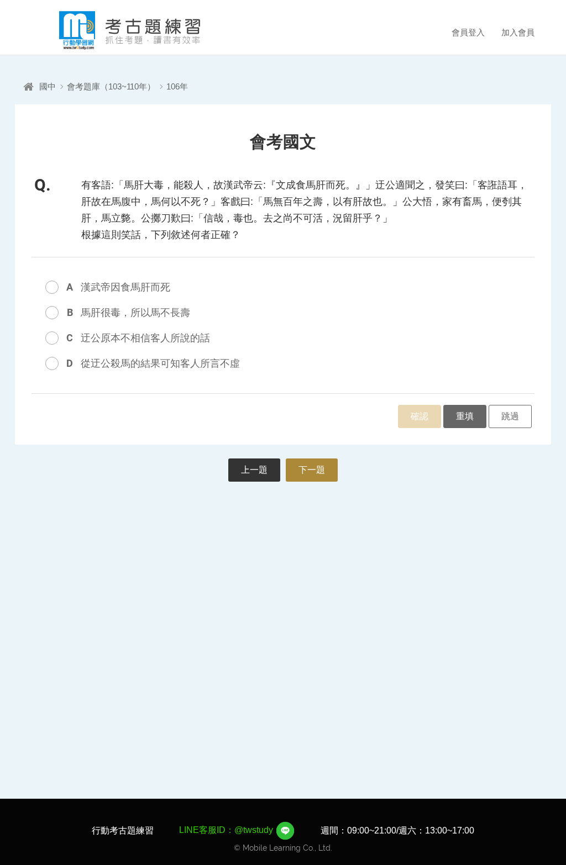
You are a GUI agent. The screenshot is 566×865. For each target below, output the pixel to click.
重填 (465, 416)
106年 (177, 86)
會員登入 (468, 32)
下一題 (311, 469)
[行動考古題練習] (114, 30)
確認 (419, 416)
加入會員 (517, 32)
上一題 (254, 469)
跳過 (510, 416)
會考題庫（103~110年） (111, 86)
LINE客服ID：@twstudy (227, 830)
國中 (47, 86)
